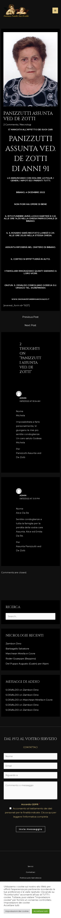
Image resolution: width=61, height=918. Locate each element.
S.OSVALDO (12, 689)
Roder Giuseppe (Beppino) (21, 658)
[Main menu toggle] (55, 10)
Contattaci (30, 872)
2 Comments (10, 124)
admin (23, 398)
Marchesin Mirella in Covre (20, 653)
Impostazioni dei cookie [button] (17, 911)
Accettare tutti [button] (41, 911)
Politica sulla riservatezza (30, 878)
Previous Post (30, 317)
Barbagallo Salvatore (18, 648)
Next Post (30, 325)
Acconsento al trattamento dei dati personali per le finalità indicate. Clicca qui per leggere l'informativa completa (30, 812)
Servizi (30, 866)
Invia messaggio (30, 829)
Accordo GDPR (30, 804)
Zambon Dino (13, 643)
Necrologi (25, 124)
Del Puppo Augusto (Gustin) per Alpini (27, 663)
